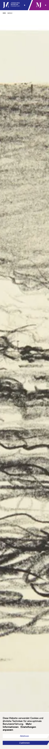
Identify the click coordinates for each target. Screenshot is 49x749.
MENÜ (9, 13)
